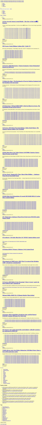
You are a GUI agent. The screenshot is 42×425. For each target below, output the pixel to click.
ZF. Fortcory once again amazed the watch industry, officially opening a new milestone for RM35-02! (18, 396)
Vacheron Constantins (6, 420)
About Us (4, 6)
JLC (3, 415)
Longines (4, 376)
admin (3, 43)
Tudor (3, 167)
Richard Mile (5, 380)
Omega (3, 39)
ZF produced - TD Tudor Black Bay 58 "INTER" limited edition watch (21, 237)
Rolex (3, 98)
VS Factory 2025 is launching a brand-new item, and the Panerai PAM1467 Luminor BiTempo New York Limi (19, 315)
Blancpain (5, 382)
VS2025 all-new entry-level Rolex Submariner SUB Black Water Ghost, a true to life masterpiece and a (19, 393)
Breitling (4, 375)
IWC (4, 371)
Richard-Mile (4, 120)
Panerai (3, 322)
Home (3, 3)
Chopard (4, 381)
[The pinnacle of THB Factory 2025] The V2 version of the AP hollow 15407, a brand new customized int (19, 388)
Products (3, 4)
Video (3, 5)
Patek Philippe (4, 58)
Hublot (4, 377)
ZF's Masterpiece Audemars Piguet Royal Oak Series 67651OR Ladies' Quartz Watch (16, 399)
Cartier (4, 374)
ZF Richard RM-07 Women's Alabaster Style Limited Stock (18, 249)
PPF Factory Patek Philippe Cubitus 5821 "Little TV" (16, 46)
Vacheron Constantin (6, 383)
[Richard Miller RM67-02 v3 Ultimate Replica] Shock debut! (18, 295)
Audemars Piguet (5, 189)
